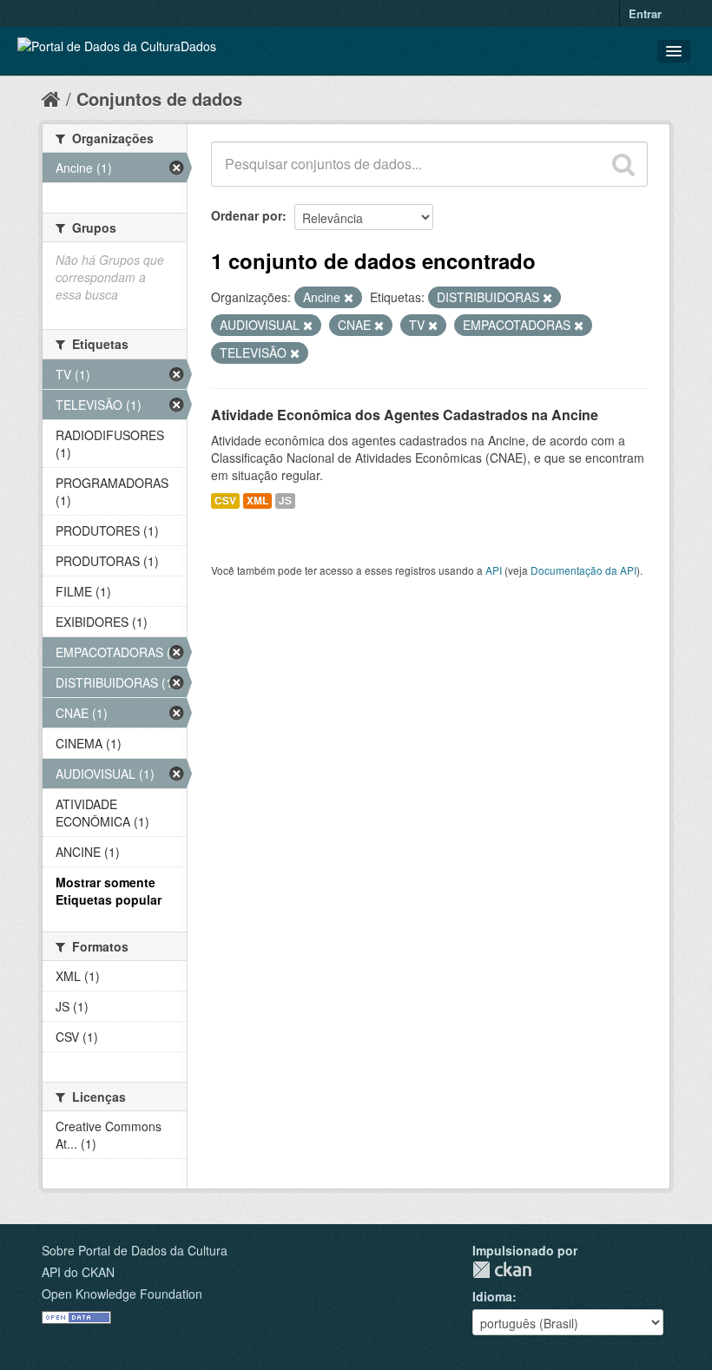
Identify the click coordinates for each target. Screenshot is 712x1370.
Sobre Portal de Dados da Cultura (134, 1250)
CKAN (501, 1270)
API (493, 570)
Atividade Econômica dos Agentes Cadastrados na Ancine (404, 415)
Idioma (492, 1296)
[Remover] (348, 298)
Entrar (645, 13)
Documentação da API (583, 570)
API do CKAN (78, 1272)
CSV (225, 500)
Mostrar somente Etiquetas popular (109, 890)
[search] (623, 164)
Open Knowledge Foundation (122, 1293)
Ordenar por (246, 215)
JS (285, 500)
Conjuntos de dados (159, 98)
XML (257, 500)
